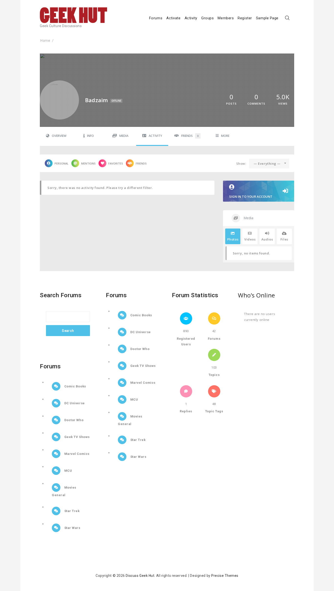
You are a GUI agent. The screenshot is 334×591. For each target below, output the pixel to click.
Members (226, 18)
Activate (173, 18)
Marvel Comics (76, 454)
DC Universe (74, 403)
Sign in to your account (250, 196)
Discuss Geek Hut (140, 576)
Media (123, 136)
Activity (191, 18)
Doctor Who (73, 420)
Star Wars (71, 528)
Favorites (115, 163)
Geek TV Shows (76, 437)
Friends (190, 136)
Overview (59, 136)
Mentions (88, 163)
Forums (155, 18)
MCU (67, 470)
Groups (207, 18)
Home (45, 41)
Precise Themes (224, 576)
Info (90, 136)
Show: (241, 163)
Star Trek (71, 511)
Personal (61, 163)
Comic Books (74, 386)
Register (245, 18)
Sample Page (267, 18)
